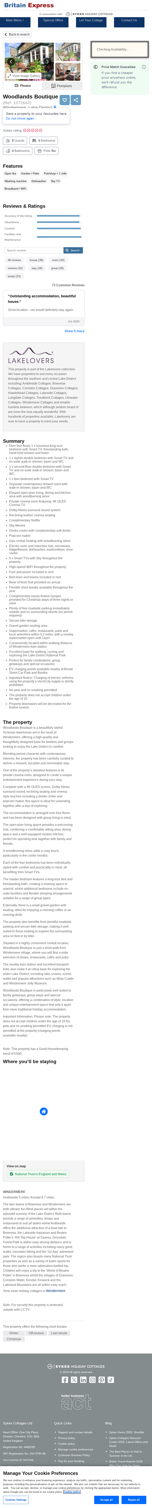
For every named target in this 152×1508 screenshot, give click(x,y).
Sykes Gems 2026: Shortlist (126, 1432)
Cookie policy (66, 1443)
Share (76, 100)
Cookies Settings (16, 1499)
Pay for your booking (71, 1461)
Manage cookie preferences (75, 1449)
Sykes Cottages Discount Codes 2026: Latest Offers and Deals (128, 1441)
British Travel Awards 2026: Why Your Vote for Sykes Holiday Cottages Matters (126, 1465)
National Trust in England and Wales (40, 1174)
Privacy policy (66, 1438)
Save (65, 100)
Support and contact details (75, 1432)
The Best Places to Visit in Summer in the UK (125, 1453)
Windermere (55, 1291)
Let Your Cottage (91, 20)
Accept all (106, 1499)
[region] (76, 1487)
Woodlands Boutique (30, 97)
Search (75, 250)
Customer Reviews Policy (74, 1455)
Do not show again (20, 118)
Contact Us (129, 20)
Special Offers (53, 20)
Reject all (134, 1499)
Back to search (19, 34)
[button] (11, 62)
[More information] (144, 67)
